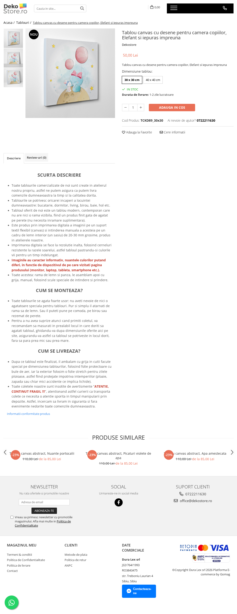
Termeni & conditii (19, 554)
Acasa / (9, 22)
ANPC (68, 565)
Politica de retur (75, 560)
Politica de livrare (18, 565)
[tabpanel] (70, 73)
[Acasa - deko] (15, 8)
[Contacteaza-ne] (225, 8)
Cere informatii (174, 132)
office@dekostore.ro (195, 500)
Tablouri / (24, 22)
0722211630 (195, 494)
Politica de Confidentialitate (26, 560)
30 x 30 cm (132, 80)
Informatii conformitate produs (28, 414)
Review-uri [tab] (36, 157)
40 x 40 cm (153, 80)
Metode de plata (76, 554)
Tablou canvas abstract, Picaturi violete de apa (118, 455)
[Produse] (174, 9)
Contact (12, 571)
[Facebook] (119, 502)
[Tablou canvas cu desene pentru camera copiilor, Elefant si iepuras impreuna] (70, 73)
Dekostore (129, 45)
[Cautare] (82, 8)
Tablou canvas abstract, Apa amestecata (195, 453)
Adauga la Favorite (138, 132)
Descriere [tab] (14, 158)
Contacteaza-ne (142, 591)
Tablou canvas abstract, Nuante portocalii (41, 453)
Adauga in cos (172, 107)
